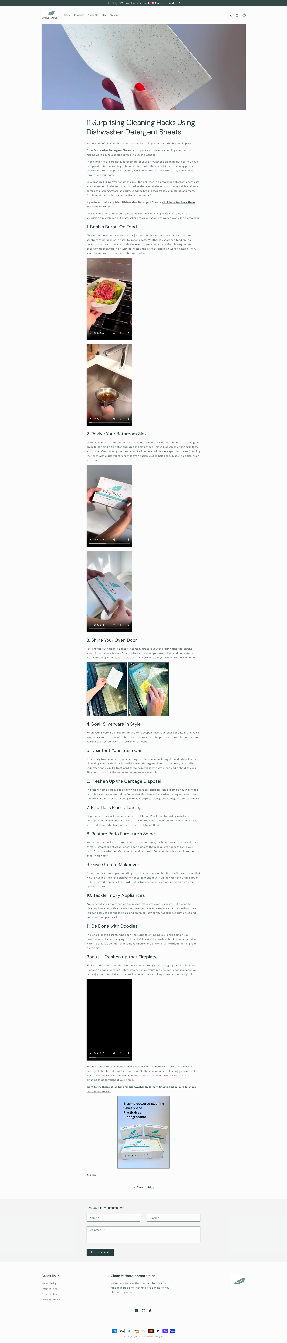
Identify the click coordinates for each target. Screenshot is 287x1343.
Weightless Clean (138, 1337)
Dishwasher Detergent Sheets (113, 150)
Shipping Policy (50, 1288)
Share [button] (93, 1174)
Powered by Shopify (154, 1337)
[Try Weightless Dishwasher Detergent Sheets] (143, 1132)
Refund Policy (49, 1283)
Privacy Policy (49, 1294)
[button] (230, 15)
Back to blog (145, 1187)
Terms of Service (51, 1299)
